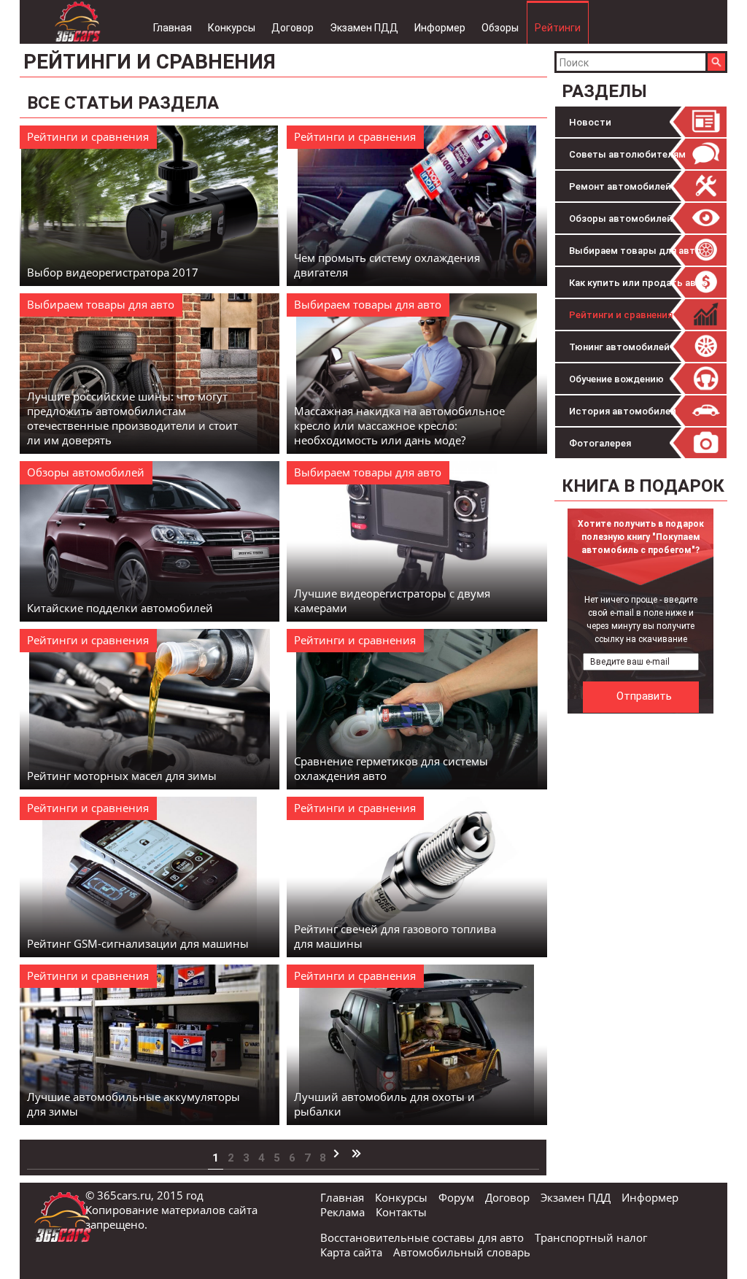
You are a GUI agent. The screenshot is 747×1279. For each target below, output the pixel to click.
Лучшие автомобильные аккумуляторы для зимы (133, 1103)
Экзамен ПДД (364, 28)
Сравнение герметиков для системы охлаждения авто (391, 768)
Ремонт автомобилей (620, 186)
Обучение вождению (616, 379)
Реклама (342, 1212)
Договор (292, 28)
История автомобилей (622, 411)
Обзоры (500, 28)
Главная (172, 28)
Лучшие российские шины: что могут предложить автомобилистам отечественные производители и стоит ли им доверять (132, 418)
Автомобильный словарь (461, 1252)
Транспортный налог (591, 1237)
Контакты (401, 1212)
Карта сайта (351, 1252)
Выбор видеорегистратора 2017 (112, 272)
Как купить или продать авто (638, 282)
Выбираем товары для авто (635, 250)
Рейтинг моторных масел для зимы (122, 775)
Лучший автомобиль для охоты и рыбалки (384, 1103)
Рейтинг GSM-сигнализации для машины (138, 943)
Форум (456, 1197)
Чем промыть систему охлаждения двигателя (387, 264)
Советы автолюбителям (627, 154)
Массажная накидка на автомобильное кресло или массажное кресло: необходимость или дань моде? (399, 425)
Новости (590, 122)
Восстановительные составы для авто (422, 1237)
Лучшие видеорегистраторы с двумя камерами (392, 600)
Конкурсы (231, 28)
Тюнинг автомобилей (619, 346)
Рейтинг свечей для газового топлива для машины (395, 936)
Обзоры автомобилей (621, 218)
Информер (439, 28)
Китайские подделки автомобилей (120, 607)
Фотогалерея (600, 443)
